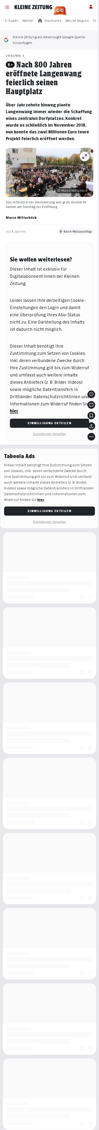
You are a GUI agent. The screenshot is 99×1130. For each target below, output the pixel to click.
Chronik (13, 55)
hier (14, 411)
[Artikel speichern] (91, 415)
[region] (49, 20)
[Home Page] (33, 7)
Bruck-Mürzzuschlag (77, 231)
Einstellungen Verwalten (49, 433)
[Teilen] (91, 426)
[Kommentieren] (91, 405)
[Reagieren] (91, 394)
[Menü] (7, 7)
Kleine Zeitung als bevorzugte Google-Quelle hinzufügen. (48, 40)
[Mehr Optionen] (91, 437)
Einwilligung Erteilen (49, 423)
